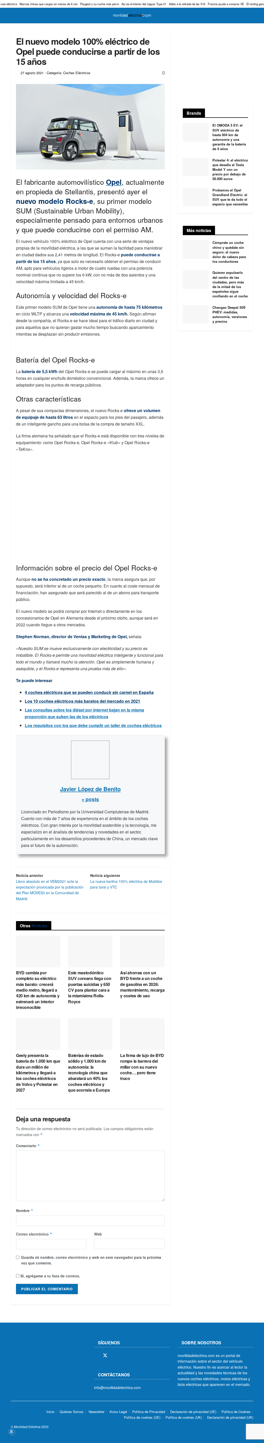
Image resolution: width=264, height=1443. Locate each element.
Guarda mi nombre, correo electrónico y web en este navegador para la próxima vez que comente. (91, 1260)
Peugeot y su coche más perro (99, 4)
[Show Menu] (13, 15)
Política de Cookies (236, 1411)
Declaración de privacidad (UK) (230, 1417)
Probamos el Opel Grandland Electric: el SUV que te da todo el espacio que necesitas (230, 197)
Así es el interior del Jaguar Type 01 (143, 4)
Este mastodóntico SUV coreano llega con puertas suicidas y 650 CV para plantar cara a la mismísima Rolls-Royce (89, 987)
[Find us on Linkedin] (141, 1356)
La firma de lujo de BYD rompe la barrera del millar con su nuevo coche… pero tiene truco (142, 1067)
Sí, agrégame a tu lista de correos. (49, 1275)
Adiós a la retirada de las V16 (187, 4)
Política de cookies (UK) (184, 1417)
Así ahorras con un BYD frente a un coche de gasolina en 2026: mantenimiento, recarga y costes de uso (142, 984)
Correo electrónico (34, 1234)
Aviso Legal (118, 1411)
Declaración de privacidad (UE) (193, 1411)
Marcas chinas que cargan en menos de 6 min (49, 4)
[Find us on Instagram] (114, 1356)
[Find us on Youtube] (132, 1356)
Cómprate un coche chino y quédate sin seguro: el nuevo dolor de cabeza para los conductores (229, 252)
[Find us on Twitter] (105, 1356)
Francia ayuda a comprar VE (226, 4)
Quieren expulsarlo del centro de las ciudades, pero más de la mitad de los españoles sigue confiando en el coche (230, 284)
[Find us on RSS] (123, 1356)
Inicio (50, 1411)
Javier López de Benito (90, 789)
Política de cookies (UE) (142, 1417)
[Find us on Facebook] (96, 1356)
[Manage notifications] (11, 1431)
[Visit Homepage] (132, 15)
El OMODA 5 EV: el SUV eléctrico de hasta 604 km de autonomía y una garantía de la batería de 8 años (229, 137)
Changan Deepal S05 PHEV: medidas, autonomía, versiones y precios (229, 314)
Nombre (24, 1210)
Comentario (28, 1145)
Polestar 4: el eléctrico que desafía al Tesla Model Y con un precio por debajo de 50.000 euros (230, 169)
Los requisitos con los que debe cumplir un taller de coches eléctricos (93, 725)
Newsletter (96, 1411)
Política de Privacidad (148, 1411)
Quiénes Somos (72, 1411)
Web (98, 1234)
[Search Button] (251, 15)
